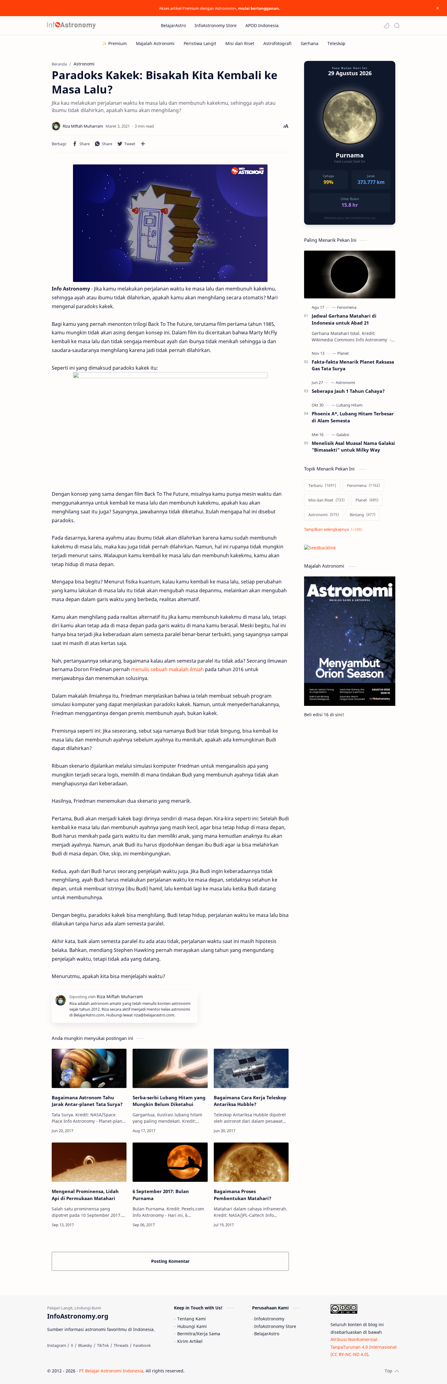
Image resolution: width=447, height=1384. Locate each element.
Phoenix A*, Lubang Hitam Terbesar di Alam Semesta (353, 417)
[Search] (396, 25)
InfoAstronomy (269, 1319)
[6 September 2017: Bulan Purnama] (170, 1162)
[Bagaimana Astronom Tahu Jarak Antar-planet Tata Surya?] (89, 1068)
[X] (72, 1345)
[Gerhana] (309, 43)
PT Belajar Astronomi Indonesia (111, 1371)
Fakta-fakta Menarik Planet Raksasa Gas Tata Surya (353, 365)
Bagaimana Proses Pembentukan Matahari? (242, 1194)
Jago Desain (225, 1371)
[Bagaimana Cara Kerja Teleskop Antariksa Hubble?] (251, 1068)
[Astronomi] (345, 382)
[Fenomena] (346, 307)
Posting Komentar (170, 1261)
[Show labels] (334, 529)
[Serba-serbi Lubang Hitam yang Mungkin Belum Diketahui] (170, 1068)
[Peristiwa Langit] (200, 43)
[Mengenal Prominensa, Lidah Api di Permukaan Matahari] (89, 1162)
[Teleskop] (336, 43)
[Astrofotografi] (277, 43)
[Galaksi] (342, 434)
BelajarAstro (266, 1333)
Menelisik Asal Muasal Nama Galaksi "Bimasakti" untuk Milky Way (353, 446)
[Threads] (121, 1345)
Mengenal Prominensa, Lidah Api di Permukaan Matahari (85, 1194)
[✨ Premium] (114, 43)
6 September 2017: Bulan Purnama (161, 1194)
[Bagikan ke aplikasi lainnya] (143, 143)
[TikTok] (103, 1345)
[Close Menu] (437, 8)
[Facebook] (142, 1345)
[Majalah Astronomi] (155, 43)
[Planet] (343, 353)
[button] (386, 25)
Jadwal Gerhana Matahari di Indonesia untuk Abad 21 (344, 319)
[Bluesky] (85, 1345)
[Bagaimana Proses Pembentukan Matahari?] (251, 1162)
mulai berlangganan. (259, 8)
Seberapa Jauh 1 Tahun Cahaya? (348, 391)
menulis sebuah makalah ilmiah (167, 669)
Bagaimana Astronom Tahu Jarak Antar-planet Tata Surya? (87, 1101)
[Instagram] (56, 1345)
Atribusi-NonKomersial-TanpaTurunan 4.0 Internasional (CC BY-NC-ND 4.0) (364, 1346)
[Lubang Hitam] (349, 405)
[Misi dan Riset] (239, 43)
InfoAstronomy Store (275, 1326)
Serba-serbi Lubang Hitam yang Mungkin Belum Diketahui (169, 1101)
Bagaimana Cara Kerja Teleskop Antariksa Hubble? (250, 1101)
